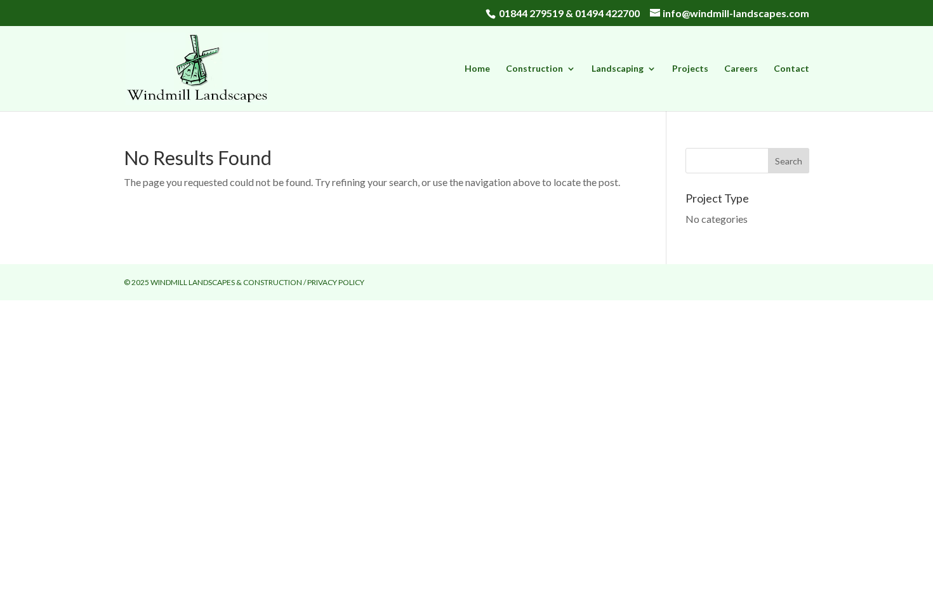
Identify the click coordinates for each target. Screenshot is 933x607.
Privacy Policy (335, 282)
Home (477, 69)
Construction (534, 69)
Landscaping (618, 69)
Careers (741, 69)
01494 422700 (607, 13)
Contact (791, 69)
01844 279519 (531, 13)
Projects (690, 69)
